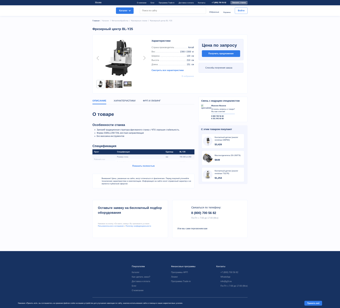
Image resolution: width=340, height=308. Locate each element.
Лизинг (174, 277)
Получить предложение (221, 53)
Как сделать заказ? (141, 277)
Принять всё (313, 303)
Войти (241, 10)
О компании (141, 3)
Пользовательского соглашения (111, 226)
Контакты (201, 3)
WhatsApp (225, 277)
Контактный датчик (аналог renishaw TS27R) (226, 172)
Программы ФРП (179, 272)
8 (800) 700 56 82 (203, 213)
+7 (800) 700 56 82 (219, 3)
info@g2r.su (226, 281)
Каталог (135, 272)
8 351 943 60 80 (217, 119)
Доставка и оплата (141, 281)
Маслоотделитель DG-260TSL (228, 155)
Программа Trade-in (166, 3)
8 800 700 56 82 (217, 116)
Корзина (227, 12)
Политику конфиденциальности (138, 226)
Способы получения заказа (218, 68)
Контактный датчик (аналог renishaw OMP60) (226, 138)
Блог (152, 3)
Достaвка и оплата (186, 3)
